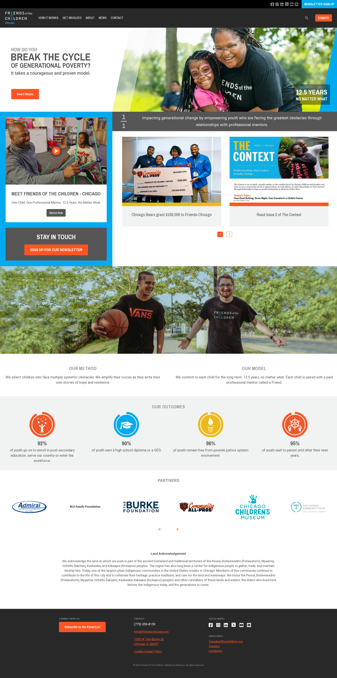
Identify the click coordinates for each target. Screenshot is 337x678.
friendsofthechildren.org (226, 641)
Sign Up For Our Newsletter (56, 250)
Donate (323, 18)
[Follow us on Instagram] (277, 4)
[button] (306, 18)
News (103, 18)
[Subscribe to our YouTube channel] (291, 4)
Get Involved (71, 18)
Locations (215, 651)
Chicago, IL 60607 (146, 644)
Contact (117, 18)
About (90, 18)
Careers (214, 646)
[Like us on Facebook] (272, 4)
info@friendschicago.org (151, 632)
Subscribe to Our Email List (82, 627)
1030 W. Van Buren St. (149, 639)
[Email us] (296, 4)
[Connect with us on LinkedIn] (281, 4)
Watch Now (56, 213)
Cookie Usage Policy (148, 651)
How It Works (48, 18)
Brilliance (180, 665)
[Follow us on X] (287, 4)
